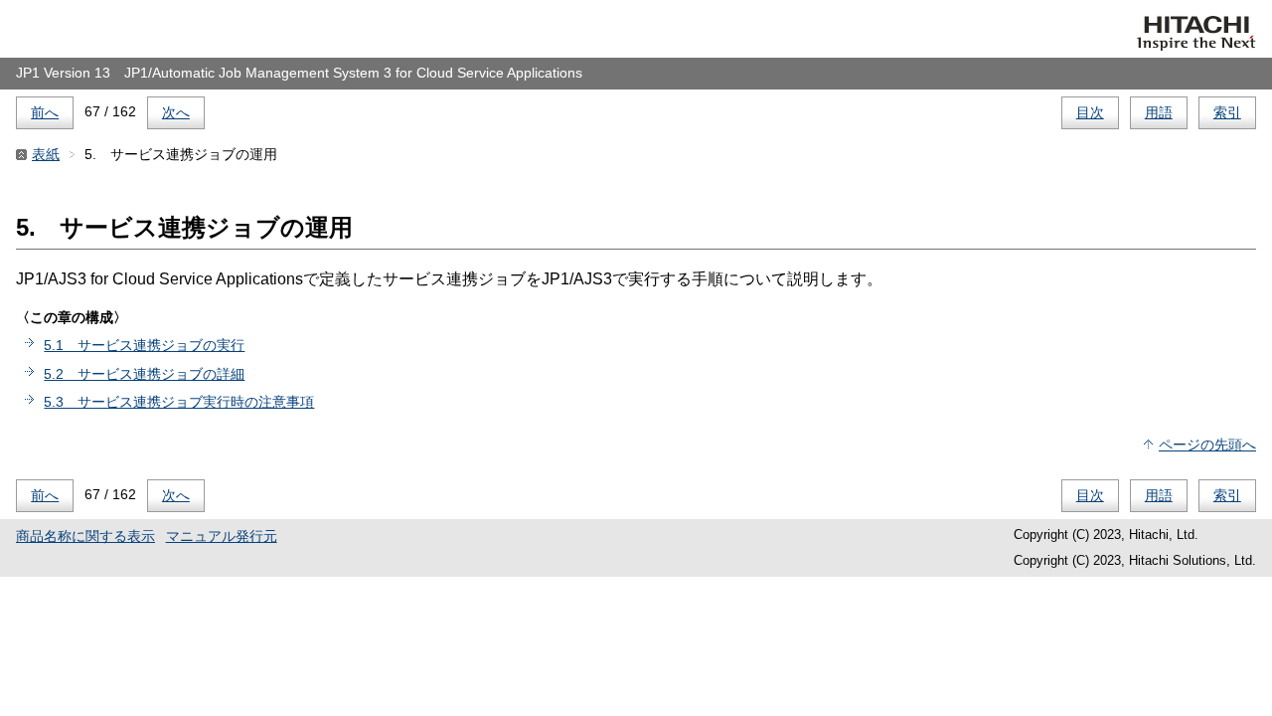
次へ (176, 112)
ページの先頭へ (1207, 444)
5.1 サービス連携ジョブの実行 (144, 345)
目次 (1090, 112)
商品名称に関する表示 (85, 536)
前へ (45, 112)
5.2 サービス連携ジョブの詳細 (144, 374)
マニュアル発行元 (221, 536)
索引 (1227, 112)
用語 (1159, 112)
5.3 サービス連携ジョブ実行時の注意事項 (179, 402)
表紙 (46, 154)
